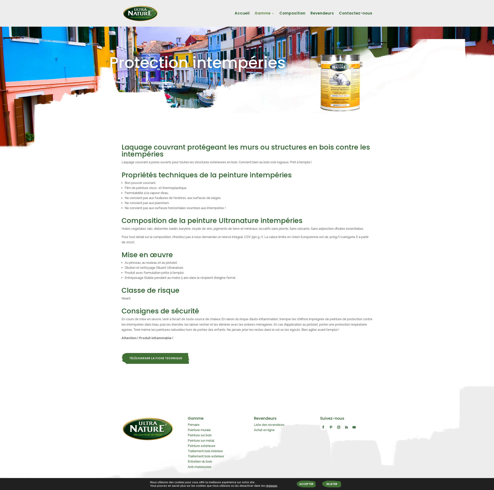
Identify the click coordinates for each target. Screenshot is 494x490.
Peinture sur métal (201, 440)
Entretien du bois (200, 461)
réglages (271, 485)
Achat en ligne (264, 430)
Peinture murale (199, 430)
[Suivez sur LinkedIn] (346, 427)
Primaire (194, 425)
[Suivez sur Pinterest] (331, 427)
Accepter (306, 484)
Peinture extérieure (201, 446)
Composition (292, 14)
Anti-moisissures (199, 467)
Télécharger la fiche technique (155, 358)
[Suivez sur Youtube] (354, 427)
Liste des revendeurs (269, 425)
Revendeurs (322, 14)
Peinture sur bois (200, 435)
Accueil (242, 14)
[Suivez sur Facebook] (323, 427)
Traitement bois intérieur (205, 451)
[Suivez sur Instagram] (339, 427)
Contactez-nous (355, 14)
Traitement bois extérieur (206, 456)
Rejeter (332, 484)
